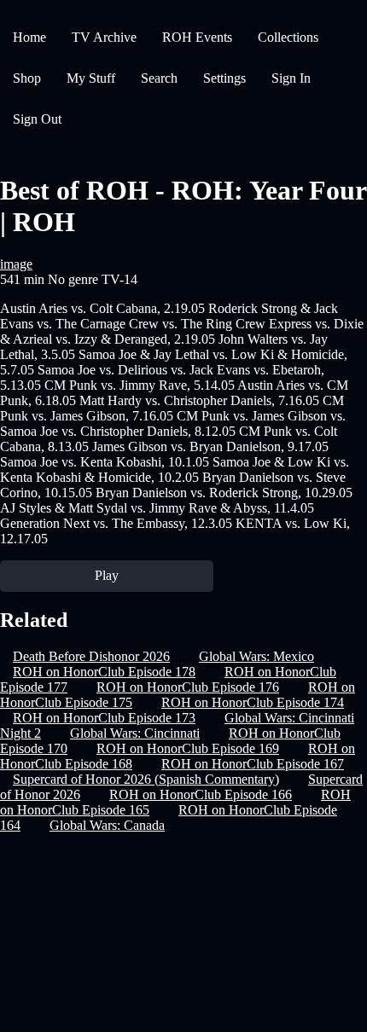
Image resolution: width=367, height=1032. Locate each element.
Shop (27, 78)
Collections (288, 37)
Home (29, 37)
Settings (224, 78)
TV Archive (104, 37)
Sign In (291, 78)
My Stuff (91, 78)
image (16, 264)
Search (159, 78)
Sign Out (37, 119)
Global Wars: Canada (107, 825)
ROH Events (197, 37)
